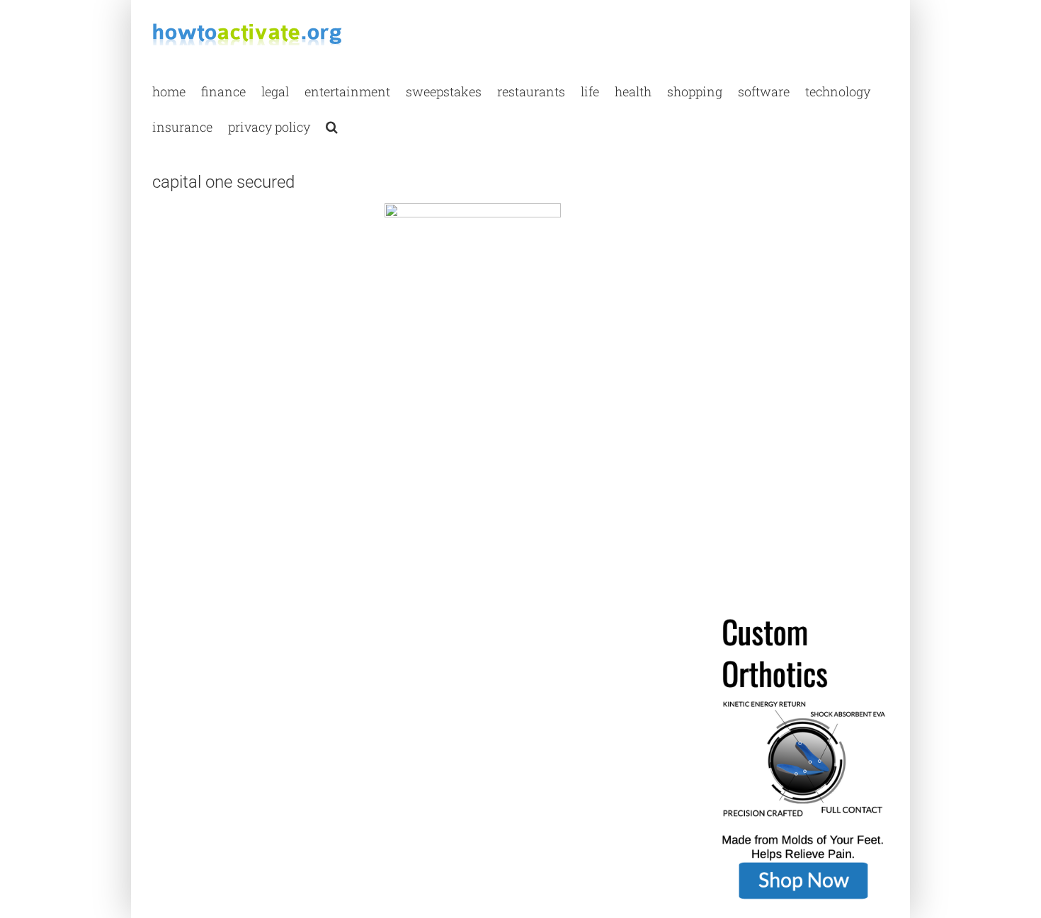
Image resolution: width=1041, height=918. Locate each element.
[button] (332, 126)
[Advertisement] (258, 311)
